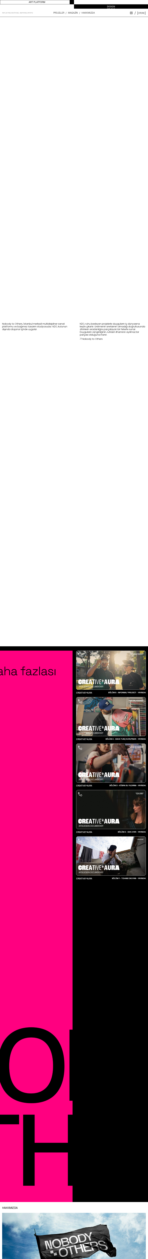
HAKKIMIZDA (88, 12)
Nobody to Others (92, 339)
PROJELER (58, 12)
